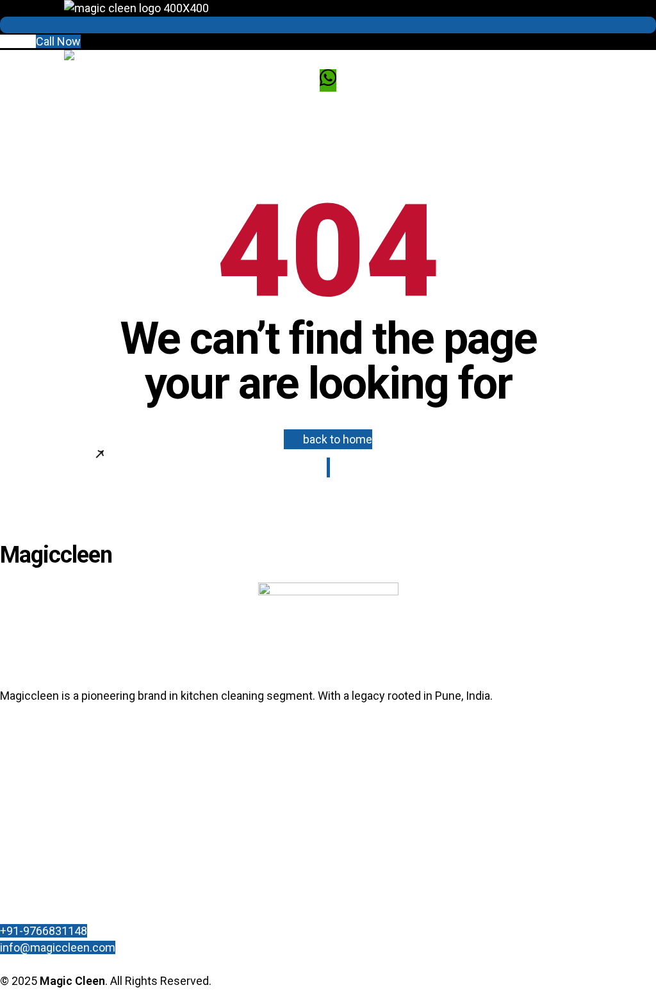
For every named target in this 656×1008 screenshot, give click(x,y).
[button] (40, 41)
